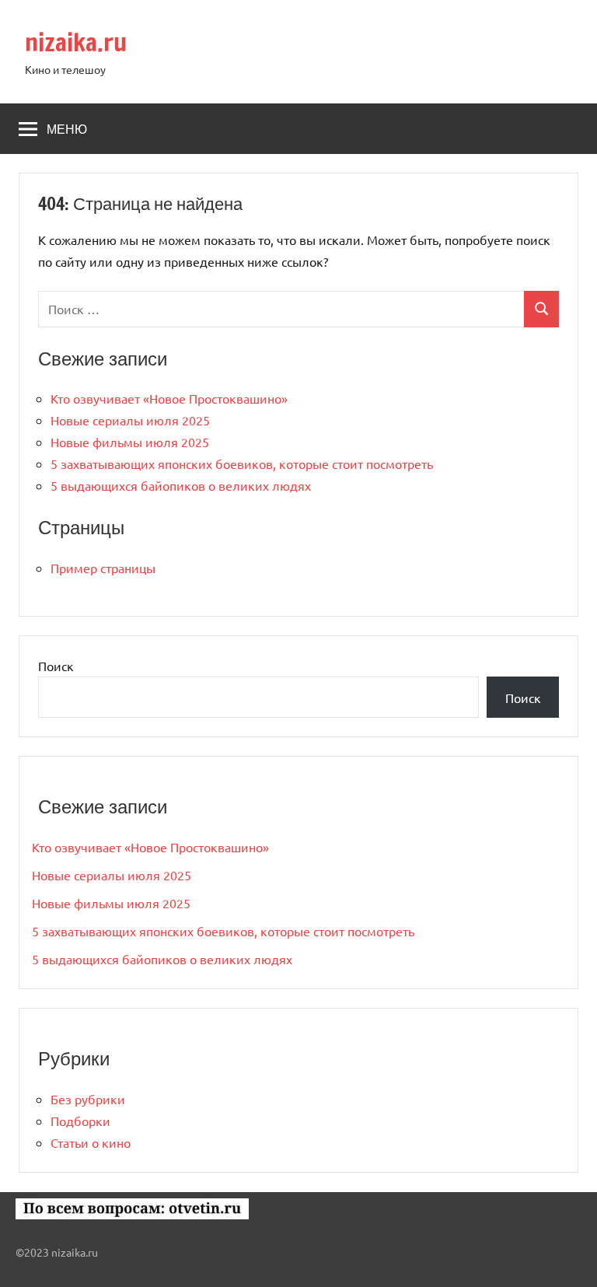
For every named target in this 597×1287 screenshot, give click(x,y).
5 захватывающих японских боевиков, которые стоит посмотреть (242, 463)
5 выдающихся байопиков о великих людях (181, 485)
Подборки (80, 1120)
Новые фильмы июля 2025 (130, 441)
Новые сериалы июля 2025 (130, 420)
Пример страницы (103, 567)
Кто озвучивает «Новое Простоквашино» (169, 398)
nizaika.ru (76, 42)
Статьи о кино (91, 1142)
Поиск (56, 665)
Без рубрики (88, 1099)
